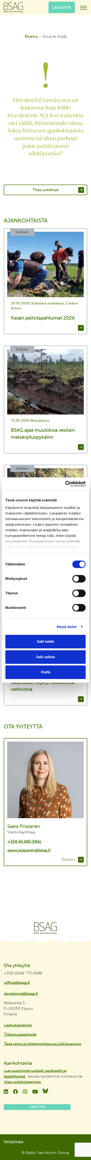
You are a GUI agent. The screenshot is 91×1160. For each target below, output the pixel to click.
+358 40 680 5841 (24, 841)
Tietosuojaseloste (20, 1034)
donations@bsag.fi (21, 993)
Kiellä (45, 672)
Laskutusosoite (18, 1025)
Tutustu (68, 859)
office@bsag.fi (17, 982)
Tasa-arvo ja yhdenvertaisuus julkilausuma (42, 1043)
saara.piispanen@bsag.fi (28, 850)
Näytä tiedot (67, 627)
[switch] (79, 578)
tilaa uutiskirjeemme (22, 1081)
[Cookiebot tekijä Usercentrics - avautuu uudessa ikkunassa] (65, 484)
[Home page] (45, 928)
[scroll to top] (78, 1143)
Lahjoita (61, 7)
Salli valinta (45, 657)
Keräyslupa (13, 1141)
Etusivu (31, 36)
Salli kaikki (45, 641)
